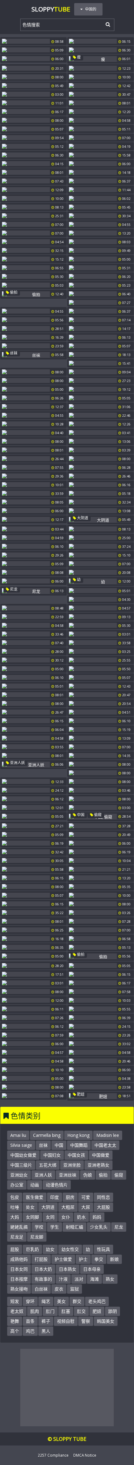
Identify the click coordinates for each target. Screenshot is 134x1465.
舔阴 (112, 1311)
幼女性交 (70, 1249)
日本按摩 (19, 1279)
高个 (14, 1331)
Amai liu (18, 1135)
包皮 (14, 1197)
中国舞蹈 (79, 1145)
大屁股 (103, 1207)
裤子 (45, 1321)
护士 (83, 1259)
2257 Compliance (53, 1455)
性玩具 (103, 1249)
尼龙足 (16, 1237)
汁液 (63, 1279)
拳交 (98, 1259)
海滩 (94, 1279)
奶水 (81, 1217)
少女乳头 (99, 1227)
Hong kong (78, 1135)
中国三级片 (21, 1165)
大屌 (85, 1207)
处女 (30, 1207)
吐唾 (14, 1207)
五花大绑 (47, 1165)
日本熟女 (67, 1269)
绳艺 (45, 1301)
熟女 (110, 1279)
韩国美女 (105, 1321)
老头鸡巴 (97, 1301)
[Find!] (107, 24)
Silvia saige (21, 1145)
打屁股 (41, 1259)
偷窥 (97, 814)
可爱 (85, 1197)
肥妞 (80, 1094)
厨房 (70, 1197)
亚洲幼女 (19, 1175)
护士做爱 (63, 1259)
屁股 (14, 1249)
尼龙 (13, 589)
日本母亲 (92, 1269)
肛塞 (65, 1311)
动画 (34, 1185)
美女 (61, 1301)
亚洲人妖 (17, 762)
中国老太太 (105, 1145)
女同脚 (32, 1217)
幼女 (50, 1249)
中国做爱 (100, 1155)
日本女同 (19, 1269)
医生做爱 (34, 1197)
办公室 (16, 1185)
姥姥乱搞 (19, 1227)
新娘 (114, 1259)
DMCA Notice (84, 1455)
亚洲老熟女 (98, 1165)
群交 (77, 1301)
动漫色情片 (57, 1185)
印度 (54, 1197)
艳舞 (14, 1321)
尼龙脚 (36, 1237)
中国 (80, 814)
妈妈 (97, 1217)
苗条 (30, 1321)
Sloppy (50, 9)
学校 (39, 1227)
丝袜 (13, 353)
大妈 (14, 1217)
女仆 (65, 1217)
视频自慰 (65, 1321)
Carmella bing (46, 1135)
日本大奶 (43, 1269)
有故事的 (43, 1279)
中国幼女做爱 (23, 1155)
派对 (78, 1279)
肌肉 (34, 1311)
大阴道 (82, 518)
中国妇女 (52, 1155)
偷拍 (13, 292)
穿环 (30, 1301)
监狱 (74, 1289)
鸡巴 (30, 1331)
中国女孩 (76, 1155)
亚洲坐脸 (72, 1165)
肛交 (81, 1311)
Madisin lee (107, 1135)
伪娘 (87, 1175)
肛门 (50, 1311)
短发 (14, 1301)
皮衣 (59, 1289)
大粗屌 (67, 1207)
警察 (85, 1321)
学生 (54, 1227)
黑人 (45, 1331)
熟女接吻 (19, 1289)
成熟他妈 (19, 1259)
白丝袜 (41, 1289)
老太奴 (16, 1311)
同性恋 (103, 1197)
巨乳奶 (32, 1249)
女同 (50, 1217)
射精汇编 (74, 1227)
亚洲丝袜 (67, 1175)
